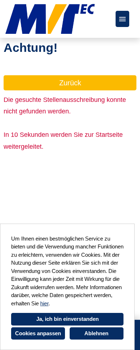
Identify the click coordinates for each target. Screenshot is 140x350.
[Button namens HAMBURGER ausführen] (122, 19)
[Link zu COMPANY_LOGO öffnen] (50, 19)
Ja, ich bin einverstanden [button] (67, 319)
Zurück (70, 83)
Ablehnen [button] (96, 333)
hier (44, 303)
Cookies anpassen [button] (38, 333)
